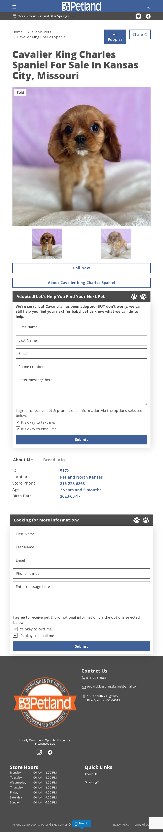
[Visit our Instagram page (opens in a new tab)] (39, 752)
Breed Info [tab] (54, 459)
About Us (91, 774)
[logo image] (81, 6)
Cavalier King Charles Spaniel (42, 37)
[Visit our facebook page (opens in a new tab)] (49, 752)
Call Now (81, 267)
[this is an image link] (44, 702)
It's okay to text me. (37, 422)
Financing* (92, 782)
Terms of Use (142, 824)
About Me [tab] (23, 459)
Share (138, 34)
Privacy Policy (120, 824)
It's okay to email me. (38, 428)
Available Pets (39, 32)
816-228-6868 (72, 483)
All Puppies (115, 37)
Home (17, 32)
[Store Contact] (148, 6)
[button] (138, 16)
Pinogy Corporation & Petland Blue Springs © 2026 (45, 824)
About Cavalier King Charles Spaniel (81, 282)
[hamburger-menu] (14, 6)
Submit (81, 439)
